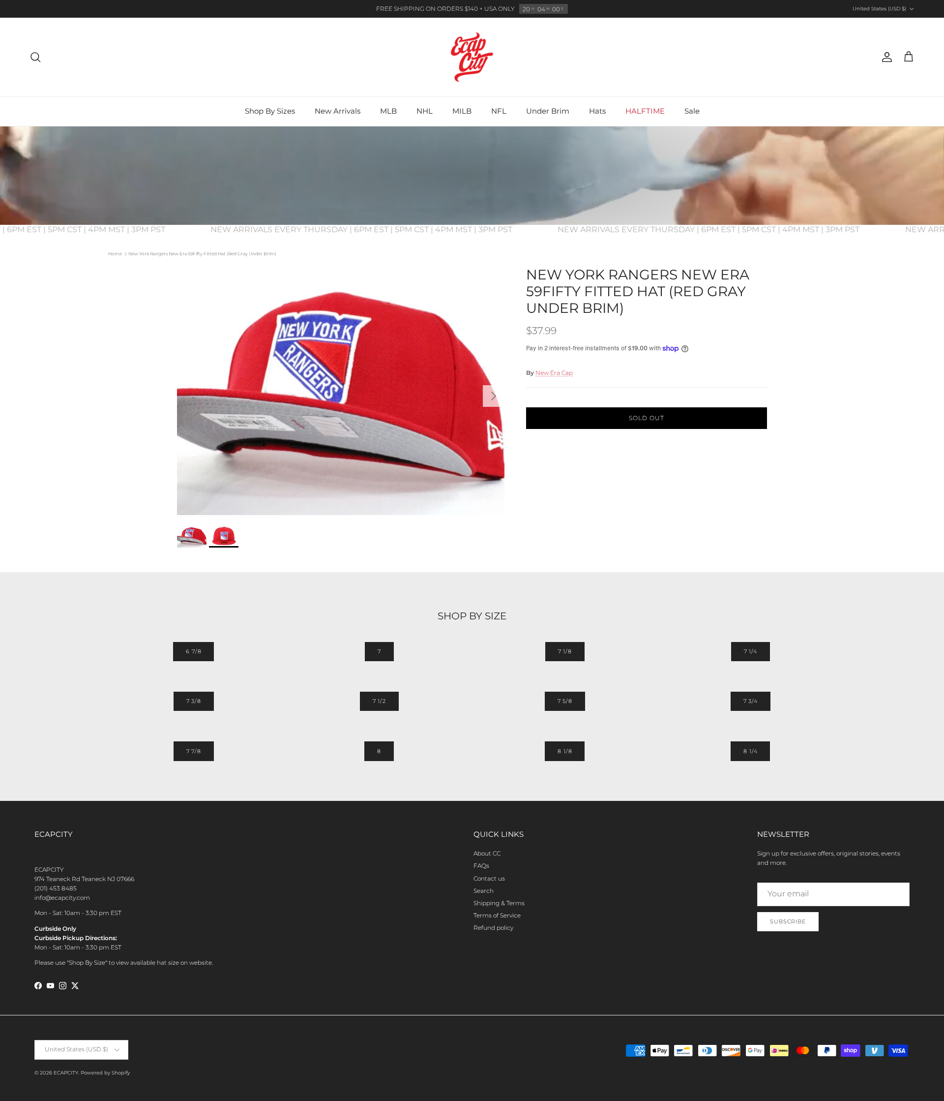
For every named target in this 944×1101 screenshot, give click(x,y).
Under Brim (547, 111)
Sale (692, 111)
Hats (597, 111)
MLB (388, 111)
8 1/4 (750, 751)
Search (483, 890)
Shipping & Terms (499, 903)
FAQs (481, 865)
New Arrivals (337, 111)
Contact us (489, 878)
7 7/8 (193, 751)
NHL (424, 111)
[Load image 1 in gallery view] (340, 391)
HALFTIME (645, 111)
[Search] (35, 57)
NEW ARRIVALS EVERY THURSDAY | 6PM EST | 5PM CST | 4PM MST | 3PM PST (375, 229)
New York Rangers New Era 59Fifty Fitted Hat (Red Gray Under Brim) (202, 253)
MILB (462, 111)
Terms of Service (497, 915)
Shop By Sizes (270, 111)
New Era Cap (554, 372)
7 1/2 (379, 701)
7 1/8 (565, 651)
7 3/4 (750, 701)
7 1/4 (750, 651)
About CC (487, 853)
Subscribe (788, 921)
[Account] (885, 57)
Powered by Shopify (105, 1073)
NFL (498, 111)
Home (115, 253)
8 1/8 (565, 751)
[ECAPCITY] (472, 57)
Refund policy (493, 927)
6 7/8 (193, 651)
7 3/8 (193, 701)
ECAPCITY (66, 1073)
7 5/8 (565, 701)
